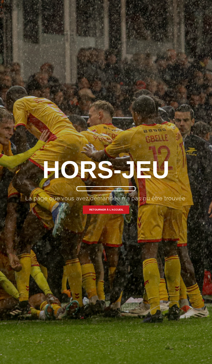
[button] (106, 209)
